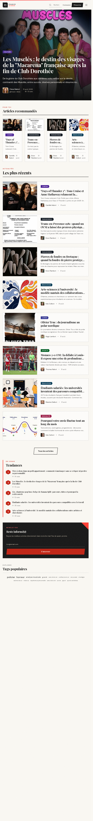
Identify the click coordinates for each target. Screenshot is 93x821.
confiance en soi (64, 577)
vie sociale (73, 577)
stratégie (81, 577)
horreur (20, 577)
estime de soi (18, 580)
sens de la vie (53, 577)
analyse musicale (33, 577)
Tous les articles (45, 451)
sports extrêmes (72, 580)
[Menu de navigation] (86, 5)
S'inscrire (77, 5)
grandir (44, 577)
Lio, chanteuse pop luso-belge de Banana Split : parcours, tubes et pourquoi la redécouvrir (45, 493)
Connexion (67, 5)
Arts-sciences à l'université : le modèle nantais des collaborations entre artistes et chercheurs (47, 511)
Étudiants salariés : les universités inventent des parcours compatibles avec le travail (48, 502)
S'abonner (45, 551)
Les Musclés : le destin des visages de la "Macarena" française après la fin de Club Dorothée (47, 482)
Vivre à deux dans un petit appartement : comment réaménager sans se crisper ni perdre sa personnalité (49, 472)
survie (59, 580)
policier (11, 577)
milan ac (26, 580)
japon (64, 580)
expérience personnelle (38, 580)
